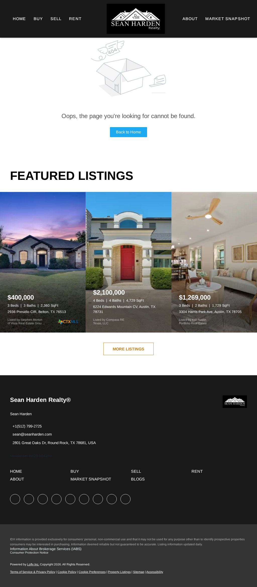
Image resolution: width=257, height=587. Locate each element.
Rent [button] (75, 19)
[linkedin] (29, 499)
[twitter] (43, 499)
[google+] (125, 499)
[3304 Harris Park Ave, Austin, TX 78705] (214, 262)
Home (19, 19)
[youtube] (84, 499)
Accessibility (154, 572)
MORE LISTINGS (128, 349)
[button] (17, 473)
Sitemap (138, 572)
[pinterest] (112, 499)
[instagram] (70, 499)
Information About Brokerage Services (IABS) (46, 549)
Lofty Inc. (33, 564)
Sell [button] (55, 19)
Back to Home (128, 132)
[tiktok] (98, 499)
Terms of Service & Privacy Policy (32, 572)
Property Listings (119, 572)
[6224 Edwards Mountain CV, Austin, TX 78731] (128, 262)
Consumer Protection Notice (29, 552)
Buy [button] (38, 19)
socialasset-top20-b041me (31, 456)
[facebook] (15, 499)
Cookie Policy (66, 572)
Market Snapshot (227, 19)
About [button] (190, 19)
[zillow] (56, 499)
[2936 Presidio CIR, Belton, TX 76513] (43, 262)
